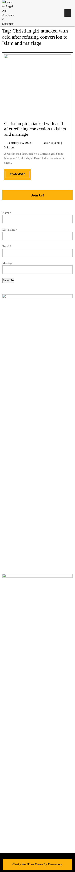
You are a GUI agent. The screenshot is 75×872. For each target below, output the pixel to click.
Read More (15, 173)
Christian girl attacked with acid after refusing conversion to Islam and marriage (35, 129)
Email (6, 246)
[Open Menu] (67, 13)
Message (7, 263)
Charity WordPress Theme (27, 864)
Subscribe (8, 280)
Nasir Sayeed (51, 142)
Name (6, 212)
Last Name (9, 229)
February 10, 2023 (19, 142)
